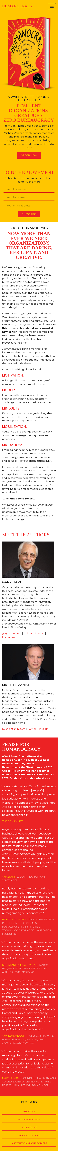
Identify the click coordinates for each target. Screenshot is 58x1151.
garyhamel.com (12, 633)
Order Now (29, 155)
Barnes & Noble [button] (29, 1119)
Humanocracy (17, 6)
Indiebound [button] (29, 1127)
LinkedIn (39, 633)
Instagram (8, 637)
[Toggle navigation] (52, 6)
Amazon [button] (29, 1111)
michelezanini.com (13, 728)
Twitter (27, 633)
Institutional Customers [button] (29, 1143)
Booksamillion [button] (29, 1135)
